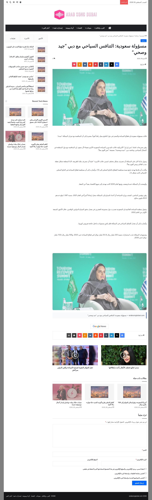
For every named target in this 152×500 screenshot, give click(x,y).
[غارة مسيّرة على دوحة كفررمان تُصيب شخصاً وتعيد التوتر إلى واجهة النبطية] (15, 112)
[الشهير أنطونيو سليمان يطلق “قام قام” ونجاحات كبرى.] (41, 60)
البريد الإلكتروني (141, 459)
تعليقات (12, 38)
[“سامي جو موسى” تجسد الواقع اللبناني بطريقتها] (41, 79)
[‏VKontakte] (85, 64)
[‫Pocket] (74, 64)
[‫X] (111, 64)
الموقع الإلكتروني (92, 459)
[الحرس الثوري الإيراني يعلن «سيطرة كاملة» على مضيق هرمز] (37, 112)
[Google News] (99, 326)
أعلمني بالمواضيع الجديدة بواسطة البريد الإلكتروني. (129, 478)
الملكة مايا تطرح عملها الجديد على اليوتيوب (20, 47)
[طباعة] (69, 335)
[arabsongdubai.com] (76, 14)
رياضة (136, 36)
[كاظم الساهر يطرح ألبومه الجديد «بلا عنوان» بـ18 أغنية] (99, 392)
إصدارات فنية (58, 28)
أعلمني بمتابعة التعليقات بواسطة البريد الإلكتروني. (129, 473)
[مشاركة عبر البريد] (74, 335)
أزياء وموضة (70, 28)
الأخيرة (26, 38)
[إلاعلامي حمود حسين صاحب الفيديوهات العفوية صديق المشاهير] (41, 69)
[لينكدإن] (106, 64)
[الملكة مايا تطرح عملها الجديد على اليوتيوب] (41, 50)
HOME (53, 496)
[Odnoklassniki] (79, 64)
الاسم (144, 450)
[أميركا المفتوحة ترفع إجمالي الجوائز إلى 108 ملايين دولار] (132, 392)
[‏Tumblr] (101, 64)
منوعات (88, 28)
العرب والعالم (100, 28)
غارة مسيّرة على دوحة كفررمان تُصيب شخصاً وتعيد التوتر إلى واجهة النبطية (16, 122)
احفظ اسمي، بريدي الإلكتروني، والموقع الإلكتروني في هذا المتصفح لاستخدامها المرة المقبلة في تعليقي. (114, 469)
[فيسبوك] (117, 64)
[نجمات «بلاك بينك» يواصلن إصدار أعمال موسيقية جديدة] (67, 392)
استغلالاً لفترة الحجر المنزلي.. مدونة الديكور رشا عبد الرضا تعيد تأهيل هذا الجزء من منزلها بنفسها (20, 88)
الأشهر (40, 38)
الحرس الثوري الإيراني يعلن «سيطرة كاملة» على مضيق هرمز (39, 122)
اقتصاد (80, 28)
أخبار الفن (46, 28)
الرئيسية (142, 36)
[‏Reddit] (90, 64)
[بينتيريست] (95, 64)
